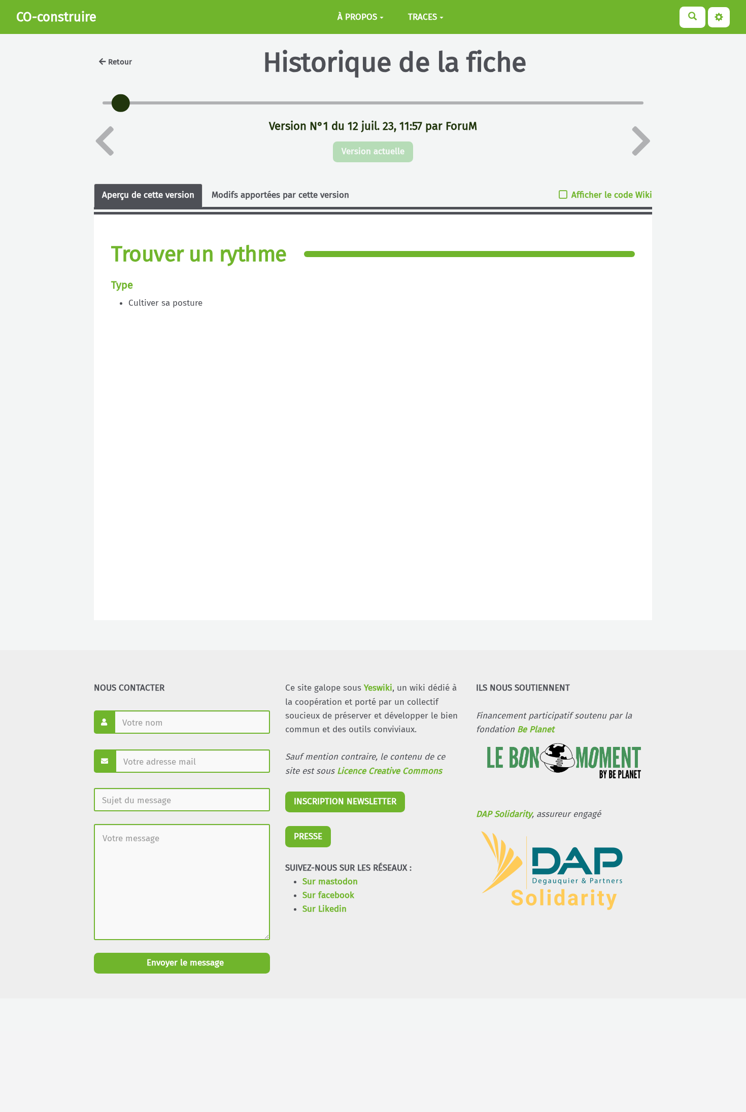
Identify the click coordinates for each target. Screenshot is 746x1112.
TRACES (422, 17)
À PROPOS (357, 17)
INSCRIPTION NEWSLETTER (345, 801)
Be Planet (535, 729)
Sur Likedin (324, 909)
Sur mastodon (330, 881)
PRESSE (308, 836)
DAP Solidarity (504, 814)
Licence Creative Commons (389, 771)
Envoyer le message (184, 962)
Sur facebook (328, 895)
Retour (120, 61)
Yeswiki (378, 688)
